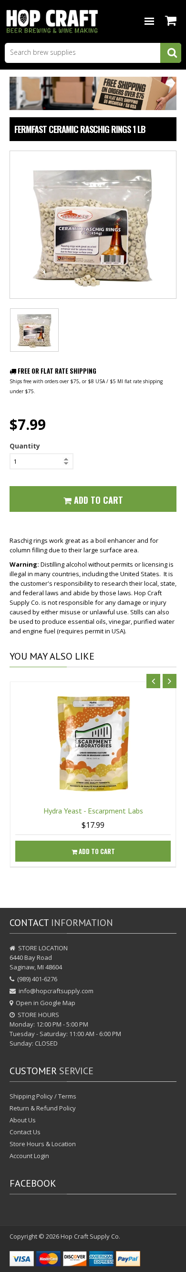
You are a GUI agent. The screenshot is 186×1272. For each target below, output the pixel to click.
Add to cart (96, 851)
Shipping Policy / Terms (43, 1096)
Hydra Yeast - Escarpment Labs (93, 810)
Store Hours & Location (43, 1144)
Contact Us (25, 1132)
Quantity (25, 445)
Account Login (29, 1155)
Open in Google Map (45, 1002)
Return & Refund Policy (43, 1108)
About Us (23, 1120)
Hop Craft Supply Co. (90, 1236)
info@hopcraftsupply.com (56, 991)
